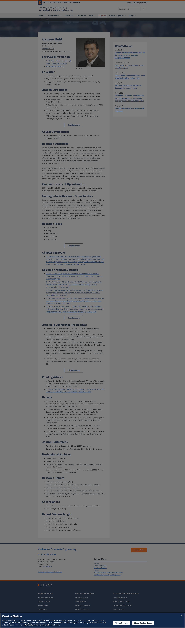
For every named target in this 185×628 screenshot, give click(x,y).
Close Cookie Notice (143, 623)
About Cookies (121, 623)
